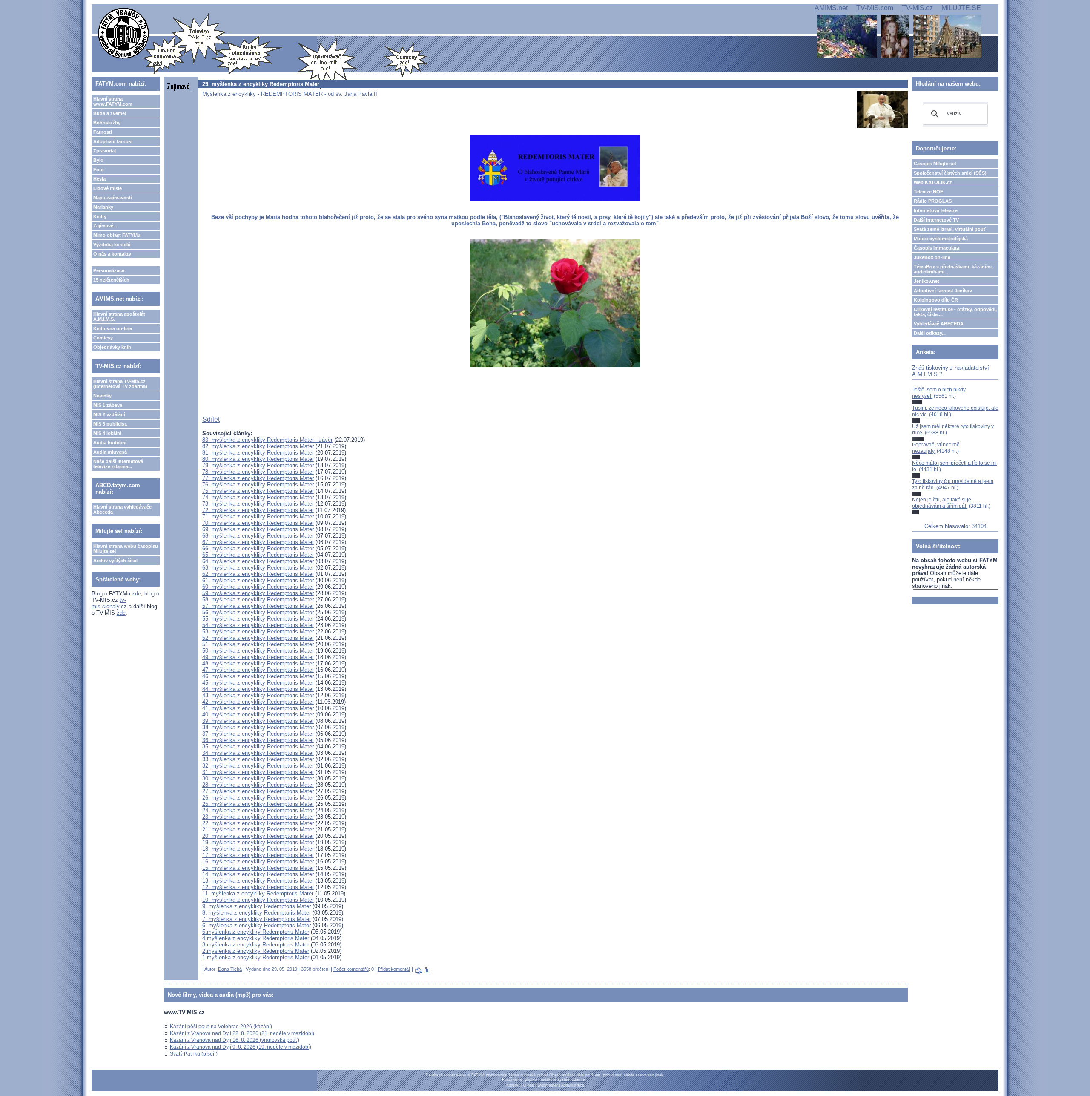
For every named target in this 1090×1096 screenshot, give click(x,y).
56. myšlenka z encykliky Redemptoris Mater (258, 612)
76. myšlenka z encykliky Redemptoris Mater (258, 484)
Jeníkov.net (926, 281)
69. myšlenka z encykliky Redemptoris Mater (258, 529)
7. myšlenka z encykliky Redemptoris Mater (256, 919)
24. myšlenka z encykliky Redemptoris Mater (258, 810)
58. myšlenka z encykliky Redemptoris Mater (258, 599)
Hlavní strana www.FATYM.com (112, 101)
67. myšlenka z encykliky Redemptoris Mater (258, 542)
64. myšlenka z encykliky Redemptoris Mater (258, 561)
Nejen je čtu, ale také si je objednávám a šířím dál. (941, 503)
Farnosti (102, 132)
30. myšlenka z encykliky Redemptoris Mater (258, 778)
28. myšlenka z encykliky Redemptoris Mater (258, 785)
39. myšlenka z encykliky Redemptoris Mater (258, 721)
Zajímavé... (105, 225)
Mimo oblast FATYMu (117, 235)
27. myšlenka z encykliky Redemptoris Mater (258, 791)
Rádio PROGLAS (933, 201)
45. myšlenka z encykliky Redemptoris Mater (258, 682)
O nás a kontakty (112, 253)
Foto (98, 169)
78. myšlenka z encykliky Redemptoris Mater (258, 472)
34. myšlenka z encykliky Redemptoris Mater (258, 753)
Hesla (99, 178)
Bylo (98, 160)
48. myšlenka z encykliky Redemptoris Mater (258, 663)
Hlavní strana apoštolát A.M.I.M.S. (119, 316)
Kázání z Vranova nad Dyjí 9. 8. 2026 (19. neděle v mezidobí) (240, 1047)
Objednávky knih (112, 347)
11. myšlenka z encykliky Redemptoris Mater (257, 893)
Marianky (103, 207)
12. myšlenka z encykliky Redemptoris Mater (258, 887)
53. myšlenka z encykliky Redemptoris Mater (258, 631)
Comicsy (103, 337)
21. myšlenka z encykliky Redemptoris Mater (258, 829)
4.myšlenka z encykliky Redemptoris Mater (255, 938)
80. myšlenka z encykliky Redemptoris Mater (258, 459)
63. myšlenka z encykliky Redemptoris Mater (258, 567)
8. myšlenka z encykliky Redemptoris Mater (256, 912)
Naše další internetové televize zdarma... (118, 464)
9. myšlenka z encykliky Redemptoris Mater (256, 906)
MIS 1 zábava (107, 405)
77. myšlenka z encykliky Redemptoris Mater (258, 478)
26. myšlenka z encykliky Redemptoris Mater (258, 797)
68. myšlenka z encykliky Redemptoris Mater (258, 535)
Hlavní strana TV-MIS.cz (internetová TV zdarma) (120, 384)
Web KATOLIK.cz (933, 182)
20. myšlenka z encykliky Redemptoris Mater (258, 836)
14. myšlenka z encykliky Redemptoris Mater (258, 874)
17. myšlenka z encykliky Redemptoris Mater (258, 855)
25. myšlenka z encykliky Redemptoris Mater (258, 804)
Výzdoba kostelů (112, 244)
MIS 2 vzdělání (109, 414)
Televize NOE (928, 191)
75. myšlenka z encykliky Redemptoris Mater (258, 491)
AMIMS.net (831, 8)
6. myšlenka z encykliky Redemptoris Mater (256, 925)
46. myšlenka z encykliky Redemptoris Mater (258, 676)
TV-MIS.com (874, 8)
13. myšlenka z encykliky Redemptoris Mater (258, 880)
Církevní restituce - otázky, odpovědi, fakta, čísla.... (955, 312)
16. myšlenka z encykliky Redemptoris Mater (258, 861)
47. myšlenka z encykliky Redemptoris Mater (258, 670)
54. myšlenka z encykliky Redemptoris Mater (258, 625)
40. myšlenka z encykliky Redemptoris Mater (258, 714)
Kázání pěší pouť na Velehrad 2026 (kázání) (221, 1027)
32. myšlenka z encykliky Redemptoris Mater (258, 765)
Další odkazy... (930, 333)
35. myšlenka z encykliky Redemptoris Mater (258, 746)
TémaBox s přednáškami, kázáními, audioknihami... (953, 269)
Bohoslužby (106, 122)
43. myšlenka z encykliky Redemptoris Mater (258, 695)
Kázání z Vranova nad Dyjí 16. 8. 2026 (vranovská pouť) (234, 1040)
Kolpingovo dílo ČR (936, 299)
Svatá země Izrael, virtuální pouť (950, 229)
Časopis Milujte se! (935, 163)
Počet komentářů (351, 969)
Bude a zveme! (109, 113)
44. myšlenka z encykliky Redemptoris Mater (258, 689)
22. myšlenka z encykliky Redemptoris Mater (258, 823)
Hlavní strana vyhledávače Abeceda (122, 509)
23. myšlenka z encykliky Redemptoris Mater (258, 817)
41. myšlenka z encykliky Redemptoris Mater (258, 708)
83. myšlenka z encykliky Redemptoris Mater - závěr (267, 440)
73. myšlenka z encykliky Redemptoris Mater (258, 504)
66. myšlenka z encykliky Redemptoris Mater (258, 548)
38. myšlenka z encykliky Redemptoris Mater (258, 727)
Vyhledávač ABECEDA (939, 323)
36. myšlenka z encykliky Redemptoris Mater (258, 740)
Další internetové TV (936, 219)
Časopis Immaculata (936, 247)
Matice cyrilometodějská (941, 238)
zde (136, 593)
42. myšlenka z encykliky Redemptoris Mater (258, 702)
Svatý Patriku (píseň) (194, 1054)
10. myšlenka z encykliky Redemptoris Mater (258, 900)
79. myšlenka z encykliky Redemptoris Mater (258, 465)
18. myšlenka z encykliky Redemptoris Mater (258, 849)
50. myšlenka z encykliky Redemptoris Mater (258, 650)
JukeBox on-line (932, 257)
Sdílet (211, 419)
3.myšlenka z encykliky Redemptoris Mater (255, 944)
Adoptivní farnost (113, 141)
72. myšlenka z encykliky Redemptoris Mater (258, 510)
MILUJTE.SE (961, 8)
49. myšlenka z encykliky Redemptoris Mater (258, 657)
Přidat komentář (394, 969)
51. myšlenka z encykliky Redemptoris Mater (258, 644)
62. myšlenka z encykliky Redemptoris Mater (258, 574)
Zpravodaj (104, 150)
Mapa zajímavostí (112, 197)
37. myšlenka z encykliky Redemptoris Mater (258, 734)
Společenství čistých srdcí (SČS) (950, 172)
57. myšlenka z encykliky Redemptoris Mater (258, 606)
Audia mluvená (110, 452)
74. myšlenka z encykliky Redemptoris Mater (258, 497)
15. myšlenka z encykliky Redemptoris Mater (258, 868)
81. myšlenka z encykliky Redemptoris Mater (258, 452)
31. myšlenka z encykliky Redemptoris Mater (258, 772)
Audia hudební (109, 442)
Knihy (99, 216)
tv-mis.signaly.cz (109, 603)
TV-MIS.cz (917, 8)
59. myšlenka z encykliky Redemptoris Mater (258, 593)
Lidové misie (107, 188)
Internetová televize (936, 210)
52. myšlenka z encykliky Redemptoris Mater (258, 638)
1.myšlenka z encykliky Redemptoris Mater (255, 957)
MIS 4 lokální (107, 433)
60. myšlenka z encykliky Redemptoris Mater (258, 587)
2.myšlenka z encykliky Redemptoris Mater (255, 951)
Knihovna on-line (112, 328)
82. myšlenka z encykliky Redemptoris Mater (258, 446)
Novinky (102, 395)
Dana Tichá (230, 969)
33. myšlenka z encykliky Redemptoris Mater (258, 759)
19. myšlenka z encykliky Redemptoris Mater (258, 842)
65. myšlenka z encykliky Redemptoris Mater (258, 555)
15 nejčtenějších (111, 279)
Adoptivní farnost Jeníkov (943, 290)
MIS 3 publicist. (110, 423)
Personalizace (108, 270)
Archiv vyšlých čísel (115, 560)
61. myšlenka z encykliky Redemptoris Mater (258, 580)
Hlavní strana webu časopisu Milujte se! (125, 549)
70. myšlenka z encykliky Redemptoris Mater (258, 523)
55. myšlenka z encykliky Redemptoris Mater (258, 619)
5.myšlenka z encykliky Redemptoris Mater (255, 932)
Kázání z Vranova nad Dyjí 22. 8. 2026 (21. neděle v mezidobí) (242, 1033)
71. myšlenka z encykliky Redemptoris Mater (258, 516)
